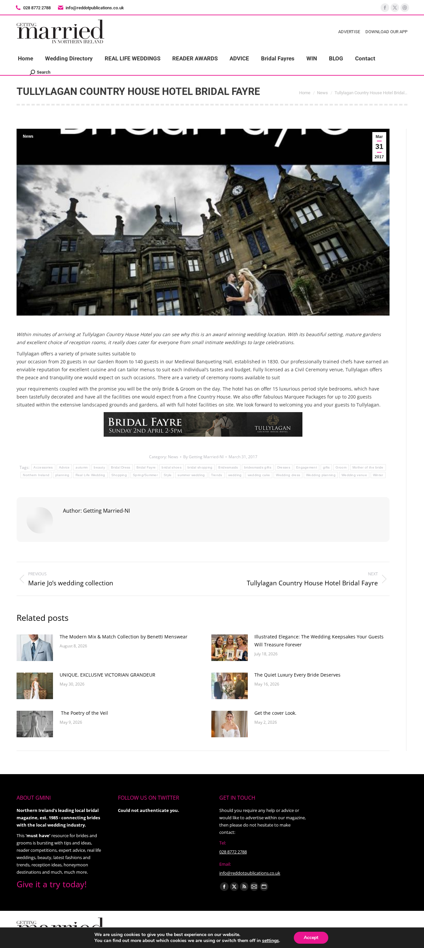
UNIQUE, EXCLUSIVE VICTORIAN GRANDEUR (108, 675)
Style (168, 475)
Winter (378, 475)
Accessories (43, 467)
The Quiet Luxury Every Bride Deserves (297, 675)
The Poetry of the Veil (84, 713)
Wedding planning (321, 475)
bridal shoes (172, 467)
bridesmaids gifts (257, 467)
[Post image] (35, 647)
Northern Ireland (36, 475)
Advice (64, 467)
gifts (326, 467)
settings (270, 941)
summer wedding (191, 475)
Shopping (119, 475)
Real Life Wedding (90, 475)
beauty (99, 467)
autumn (82, 467)
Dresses (283, 467)
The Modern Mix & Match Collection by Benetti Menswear (123, 636)
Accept (311, 937)
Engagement (306, 467)
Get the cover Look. (275, 713)
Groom (341, 467)
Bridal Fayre (146, 467)
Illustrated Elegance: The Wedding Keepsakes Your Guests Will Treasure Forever (319, 640)
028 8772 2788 (233, 852)
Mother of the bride (368, 467)
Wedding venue (354, 475)
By (203, 457)
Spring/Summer (145, 475)
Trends (216, 475)
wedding (235, 475)
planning (62, 475)
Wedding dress (288, 475)
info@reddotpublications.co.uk (95, 7)
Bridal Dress (121, 467)
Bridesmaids (228, 467)
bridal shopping (200, 467)
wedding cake (259, 475)
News (28, 136)
